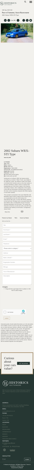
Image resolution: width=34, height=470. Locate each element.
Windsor (5, 436)
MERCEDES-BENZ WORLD (9, 438)
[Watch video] (23, 20)
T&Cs (15, 217)
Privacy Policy (20, 466)
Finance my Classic (7, 217)
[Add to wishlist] (30, 20)
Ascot (4, 424)
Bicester (5, 427)
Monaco (4, 434)
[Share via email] (22, 212)
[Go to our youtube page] (10, 398)
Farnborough (6, 431)
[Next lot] (18, 20)
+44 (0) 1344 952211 (7, 415)
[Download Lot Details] (27, 20)
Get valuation (23, 363)
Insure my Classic (24, 217)
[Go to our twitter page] (7, 398)
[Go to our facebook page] (3, 398)
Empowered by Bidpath (17, 467)
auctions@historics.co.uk (8, 411)
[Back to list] (5, 20)
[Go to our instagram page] (18, 212)
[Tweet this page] (15, 212)
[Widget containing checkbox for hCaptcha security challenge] (14, 312)
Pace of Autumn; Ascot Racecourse (15, 13)
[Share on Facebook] (12, 212)
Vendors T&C (5, 420)
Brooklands (6, 429)
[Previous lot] (8, 20)
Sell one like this (6, 221)
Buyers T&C (5, 418)
